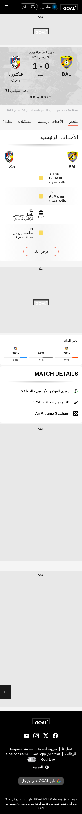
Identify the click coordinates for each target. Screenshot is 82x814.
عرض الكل (41, 251)
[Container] (66, 69)
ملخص (73, 121)
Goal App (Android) (46, 754)
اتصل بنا (67, 749)
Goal (39, 799)
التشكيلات (25, 121)
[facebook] (55, 736)
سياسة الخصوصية (21, 749)
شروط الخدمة (47, 749)
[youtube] (26, 736)
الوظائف (70, 754)
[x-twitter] (45, 736)
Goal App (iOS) (17, 754)
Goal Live (48, 759)
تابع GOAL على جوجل (38, 781)
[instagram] (36, 736)
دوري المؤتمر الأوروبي (41, 52)
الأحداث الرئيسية (50, 121)
